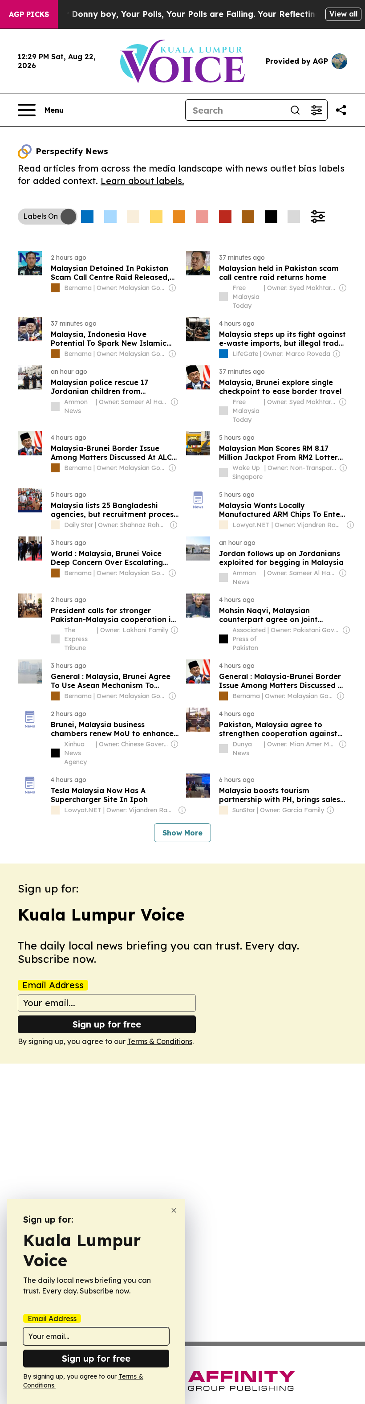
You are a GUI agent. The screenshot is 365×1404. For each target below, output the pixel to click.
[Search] (295, 110)
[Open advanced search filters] (316, 110)
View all (343, 13)
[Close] (174, 1210)
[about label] (55, 287)
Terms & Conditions (159, 1041)
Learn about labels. (142, 180)
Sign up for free (107, 1024)
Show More (182, 832)
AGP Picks (29, 14)
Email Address (53, 985)
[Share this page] (341, 110)
